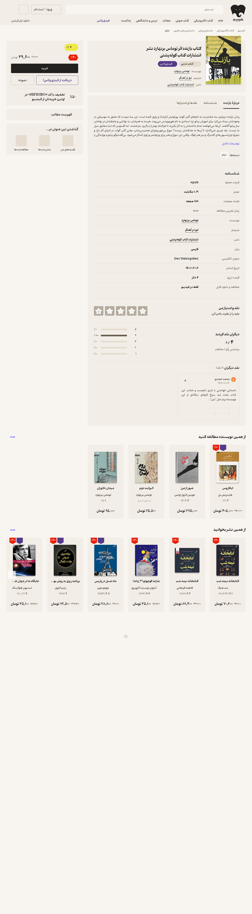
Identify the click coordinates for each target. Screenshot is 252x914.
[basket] (23, 9)
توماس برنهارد (182, 71)
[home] (238, 13)
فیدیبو (241, 31)
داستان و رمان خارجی (184, 31)
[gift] (115, 85)
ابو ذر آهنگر (185, 78)
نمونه (22, 80)
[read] (21, 140)
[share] (125, 85)
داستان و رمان (205, 31)
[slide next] (12, 575)
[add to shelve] (67, 140)
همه (12, 437)
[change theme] (11, 9)
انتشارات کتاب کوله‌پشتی (180, 85)
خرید (44, 68)
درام (167, 31)
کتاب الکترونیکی (225, 31)
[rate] (142, 311)
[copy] (15, 97)
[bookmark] (106, 85)
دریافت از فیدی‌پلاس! (57, 80)
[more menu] (96, 85)
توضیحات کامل (230, 143)
